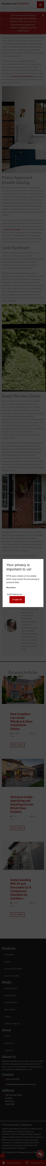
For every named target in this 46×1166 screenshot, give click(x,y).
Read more (11, 588)
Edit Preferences (14, 594)
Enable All (17, 600)
